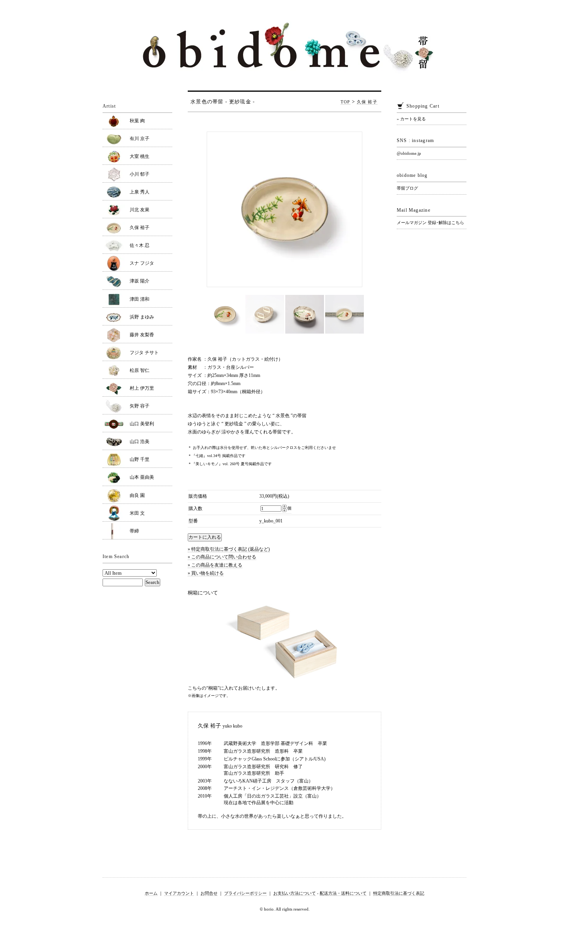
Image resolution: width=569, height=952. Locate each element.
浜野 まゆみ (142, 317)
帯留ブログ (407, 188)
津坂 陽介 (139, 281)
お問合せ (209, 893)
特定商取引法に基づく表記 (398, 893)
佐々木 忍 (139, 245)
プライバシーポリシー (245, 893)
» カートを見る (411, 118)
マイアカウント (179, 893)
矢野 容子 (139, 406)
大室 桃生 (139, 156)
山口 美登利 (142, 423)
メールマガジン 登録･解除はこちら (430, 222)
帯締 (134, 531)
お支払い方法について (294, 893)
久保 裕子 (367, 101)
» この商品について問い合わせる (222, 557)
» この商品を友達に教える (215, 565)
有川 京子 (139, 138)
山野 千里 (139, 459)
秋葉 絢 (137, 120)
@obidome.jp (409, 153)
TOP (345, 101)
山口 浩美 (139, 441)
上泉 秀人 (139, 192)
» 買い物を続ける (206, 573)
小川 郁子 (139, 174)
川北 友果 (139, 209)
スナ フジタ (142, 263)
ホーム (151, 893)
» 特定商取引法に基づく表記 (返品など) (229, 549)
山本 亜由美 (142, 477)
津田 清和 (139, 299)
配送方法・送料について (343, 893)
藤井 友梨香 (142, 334)
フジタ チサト (144, 352)
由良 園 (137, 495)
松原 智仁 (139, 370)
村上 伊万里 (142, 388)
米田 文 (137, 513)
